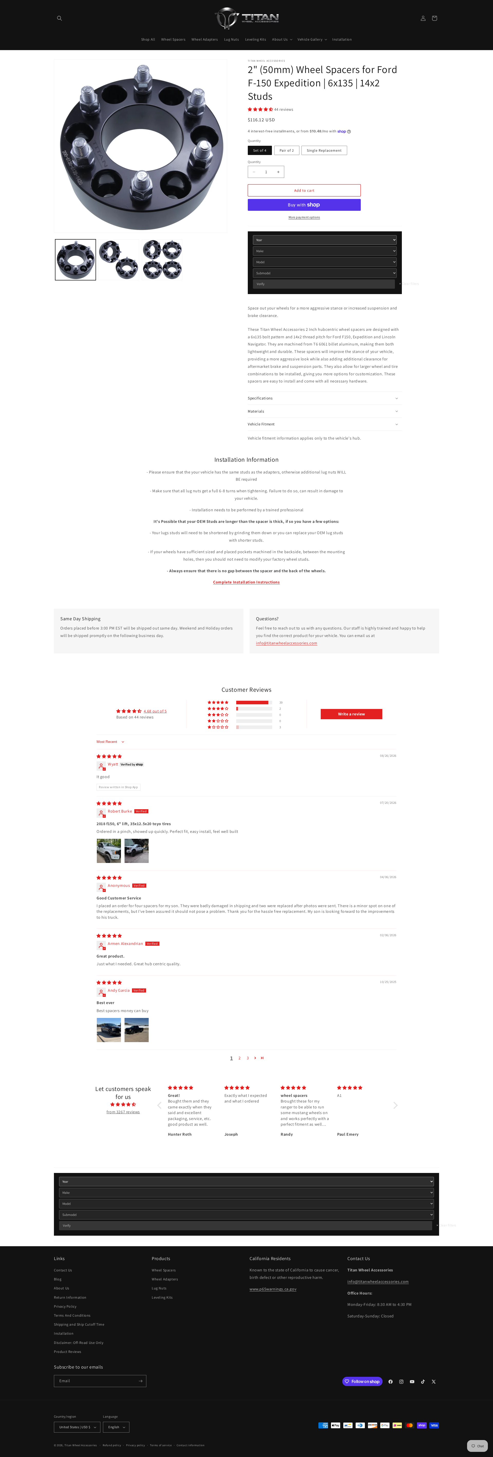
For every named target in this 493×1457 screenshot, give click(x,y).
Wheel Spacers (164, 1270)
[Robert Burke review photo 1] (109, 851)
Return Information (70, 1297)
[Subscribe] (140, 1381)
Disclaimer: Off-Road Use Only (78, 1342)
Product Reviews (67, 1351)
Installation (63, 1333)
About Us (61, 1288)
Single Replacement (324, 150)
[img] (109, 756)
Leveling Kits (162, 1297)
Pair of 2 (287, 150)
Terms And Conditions (72, 1315)
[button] (59, 18)
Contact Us (63, 1270)
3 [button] (248, 1058)
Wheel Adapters (165, 1279)
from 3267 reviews (123, 1112)
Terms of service (161, 1445)
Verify (260, 284)
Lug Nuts (159, 1288)
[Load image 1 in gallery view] (75, 259)
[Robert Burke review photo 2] (136, 851)
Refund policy (112, 1445)
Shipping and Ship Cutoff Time (79, 1324)
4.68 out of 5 (155, 711)
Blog (57, 1279)
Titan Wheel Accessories (80, 1445)
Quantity (254, 162)
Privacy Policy (65, 1306)
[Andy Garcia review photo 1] (109, 1030)
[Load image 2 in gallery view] (118, 259)
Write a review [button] (351, 714)
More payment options (304, 217)
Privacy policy (135, 1445)
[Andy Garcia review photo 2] (136, 1030)
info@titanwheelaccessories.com (286, 643)
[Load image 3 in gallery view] (162, 259)
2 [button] (240, 1058)
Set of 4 (260, 150)
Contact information (190, 1445)
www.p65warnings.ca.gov (273, 1289)
